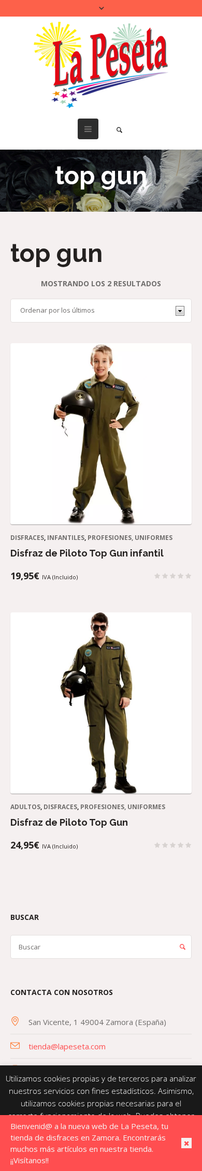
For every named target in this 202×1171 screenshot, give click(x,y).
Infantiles (65, 537)
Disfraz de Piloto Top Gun (69, 822)
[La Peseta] (101, 65)
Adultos (25, 806)
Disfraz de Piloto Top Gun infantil (87, 553)
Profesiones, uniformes (130, 537)
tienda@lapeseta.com (67, 1046)
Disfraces (27, 537)
